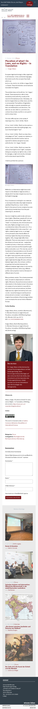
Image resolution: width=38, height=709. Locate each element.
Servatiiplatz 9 (7, 690)
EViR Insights (17, 544)
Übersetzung (20, 438)
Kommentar (9, 461)
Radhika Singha (12, 630)
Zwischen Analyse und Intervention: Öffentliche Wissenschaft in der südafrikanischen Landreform (17, 586)
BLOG (8, 15)
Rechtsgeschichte (19, 436)
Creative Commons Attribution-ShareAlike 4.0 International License (16, 423)
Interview (17, 624)
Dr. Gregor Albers (13, 367)
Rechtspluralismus (10, 438)
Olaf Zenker (11, 590)
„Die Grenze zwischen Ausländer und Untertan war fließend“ (17, 627)
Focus (18, 58)
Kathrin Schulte (12, 548)
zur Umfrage (29, 4)
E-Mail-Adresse (10, 485)
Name (7, 478)
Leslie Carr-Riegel (13, 670)
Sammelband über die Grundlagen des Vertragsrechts (18, 385)
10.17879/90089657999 (15, 319)
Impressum (6, 705)
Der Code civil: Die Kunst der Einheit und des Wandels (17, 667)
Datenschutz (6, 708)
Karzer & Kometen (11, 546)
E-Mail (5, 696)
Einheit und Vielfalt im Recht (15, 16)
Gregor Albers (12, 69)
